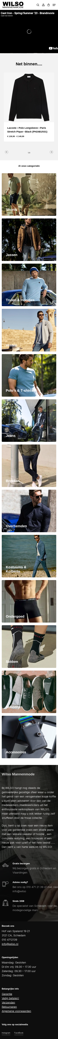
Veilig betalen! (10, 998)
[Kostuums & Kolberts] (29, 556)
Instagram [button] (6, 1033)
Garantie (7, 994)
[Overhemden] (29, 511)
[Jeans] (29, 420)
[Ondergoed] (29, 601)
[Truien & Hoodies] (29, 285)
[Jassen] (29, 239)
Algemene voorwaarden (16, 1011)
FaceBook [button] (18, 1033)
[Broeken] (29, 466)
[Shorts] (29, 194)
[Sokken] (29, 646)
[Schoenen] (29, 692)
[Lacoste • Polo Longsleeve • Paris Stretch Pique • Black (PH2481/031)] (29, 97)
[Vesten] (29, 330)
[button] (54, 5)
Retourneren (9, 1006)
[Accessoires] (29, 737)
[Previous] (6, 152)
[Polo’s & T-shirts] (29, 375)
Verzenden (8, 1002)
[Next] (51, 152)
